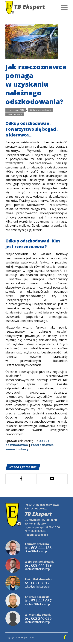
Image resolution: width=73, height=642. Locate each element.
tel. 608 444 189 (38, 565)
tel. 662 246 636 (38, 618)
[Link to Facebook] (65, 637)
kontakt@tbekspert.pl (37, 569)
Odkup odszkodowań (40, 110)
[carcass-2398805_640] (31, 41)
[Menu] (62, 7)
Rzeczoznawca (14, 114)
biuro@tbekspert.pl (36, 551)
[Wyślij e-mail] (52, 479)
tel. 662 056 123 (38, 583)
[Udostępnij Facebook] (21, 479)
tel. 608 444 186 (38, 548)
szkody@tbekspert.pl (37, 586)
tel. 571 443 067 (38, 601)
